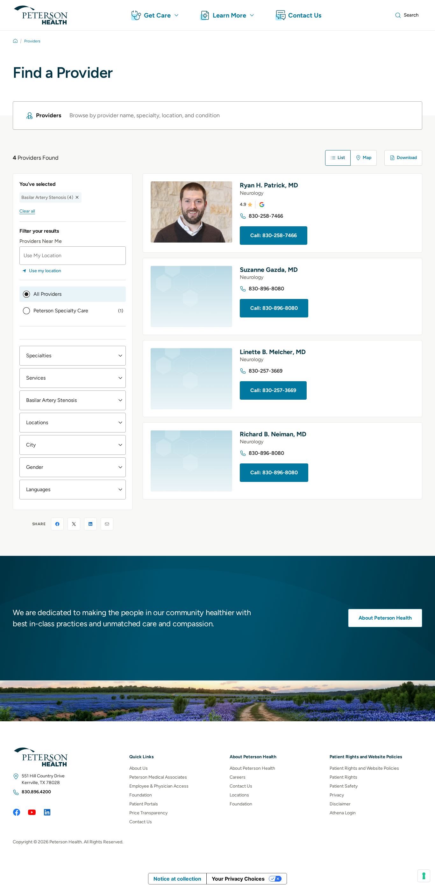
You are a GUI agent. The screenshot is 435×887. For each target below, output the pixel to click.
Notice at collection (177, 879)
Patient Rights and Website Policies (364, 768)
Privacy (337, 794)
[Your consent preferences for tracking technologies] (424, 876)
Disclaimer (340, 803)
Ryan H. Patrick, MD (269, 185)
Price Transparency (148, 812)
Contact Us (140, 821)
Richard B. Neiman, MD (273, 434)
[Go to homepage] (15, 40)
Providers (32, 41)
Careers (238, 777)
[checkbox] (72, 310)
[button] (72, 356)
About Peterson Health (385, 618)
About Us (138, 768)
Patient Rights (343, 777)
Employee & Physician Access (159, 786)
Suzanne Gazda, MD (269, 269)
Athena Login (343, 812)
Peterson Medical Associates (158, 777)
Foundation (140, 794)
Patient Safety (344, 786)
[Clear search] (405, 116)
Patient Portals (143, 803)
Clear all (27, 211)
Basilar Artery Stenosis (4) (47, 197)
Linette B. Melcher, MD (273, 352)
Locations (239, 794)
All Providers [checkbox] (47, 294)
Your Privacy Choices (238, 879)
